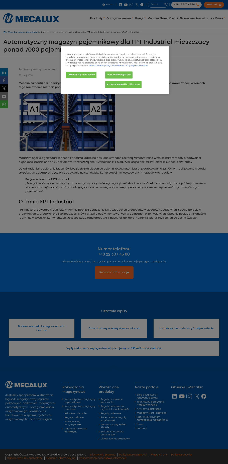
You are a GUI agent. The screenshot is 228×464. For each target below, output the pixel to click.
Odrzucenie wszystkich (119, 75)
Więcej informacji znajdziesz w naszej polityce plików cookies (118, 66)
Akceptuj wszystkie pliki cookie (123, 84)
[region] (115, 70)
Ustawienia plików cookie (81, 75)
